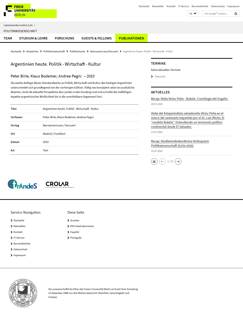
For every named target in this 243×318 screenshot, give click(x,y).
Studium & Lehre (33, 38)
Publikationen (131, 38)
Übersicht (160, 76)
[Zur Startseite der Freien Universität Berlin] (30, 11)
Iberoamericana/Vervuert (104, 51)
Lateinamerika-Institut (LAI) (19, 25)
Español (74, 232)
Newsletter (158, 6)
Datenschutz (218, 6)
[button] (193, 13)
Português (75, 237)
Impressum (233, 6)
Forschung (64, 38)
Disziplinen (32, 51)
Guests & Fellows (96, 38)
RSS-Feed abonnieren (82, 226)
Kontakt (171, 6)
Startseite (144, 6)
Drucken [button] (74, 220)
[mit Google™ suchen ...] (236, 13)
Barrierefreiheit (200, 6)
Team (8, 38)
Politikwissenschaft (20, 31)
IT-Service (183, 6)
